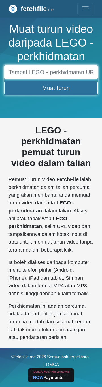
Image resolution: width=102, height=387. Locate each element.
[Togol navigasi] (85, 8)
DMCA (52, 364)
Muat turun (56, 88)
